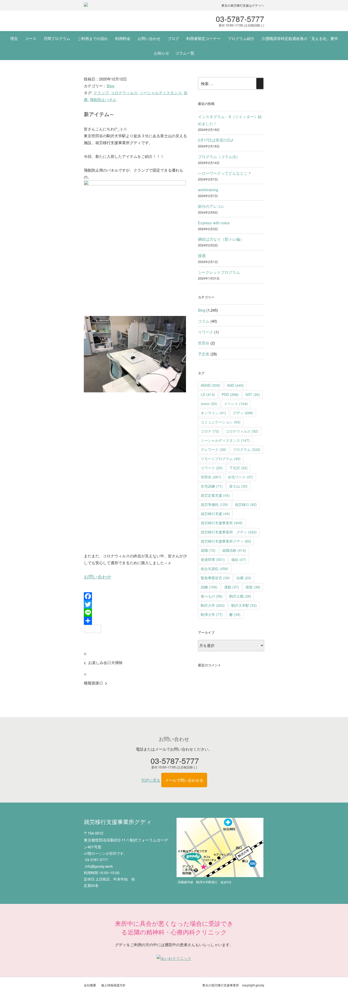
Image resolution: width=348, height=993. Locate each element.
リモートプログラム (220, 458)
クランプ (101, 92)
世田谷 (203, 343)
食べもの (212, 596)
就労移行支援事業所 (222, 522)
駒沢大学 (213, 605)
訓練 (209, 586)
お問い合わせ (149, 38)
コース (30, 38)
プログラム (246, 449)
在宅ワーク (240, 476)
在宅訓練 (212, 486)
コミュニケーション (220, 421)
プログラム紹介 (241, 38)
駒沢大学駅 (244, 605)
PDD (230, 394)
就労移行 (246, 504)
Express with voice (214, 222)
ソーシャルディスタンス (161, 92)
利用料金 (122, 38)
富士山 (238, 486)
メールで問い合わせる (184, 780)
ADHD (210, 385)
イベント (236, 403)
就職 (208, 550)
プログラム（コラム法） (219, 156)
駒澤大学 (212, 614)
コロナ (210, 431)
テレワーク (213, 449)
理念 (14, 38)
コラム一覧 (184, 53)
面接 (253, 586)
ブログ (173, 38)
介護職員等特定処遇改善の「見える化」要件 (300, 38)
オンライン (213, 412)
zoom (209, 403)
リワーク (205, 332)
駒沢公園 (240, 596)
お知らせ (161, 53)
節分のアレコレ (211, 206)
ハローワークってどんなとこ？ (224, 173)
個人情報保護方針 (113, 985)
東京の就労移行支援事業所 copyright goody (233, 985)
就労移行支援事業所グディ (226, 541)
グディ (243, 412)
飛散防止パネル (103, 99)
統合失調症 (214, 568)
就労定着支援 (215, 495)
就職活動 (234, 550)
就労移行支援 (215, 513)
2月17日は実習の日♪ (215, 140)
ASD (235, 385)
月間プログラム (57, 38)
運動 (231, 586)
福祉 (238, 559)
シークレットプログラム (219, 272)
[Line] (136, 613)
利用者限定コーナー (203, 38)
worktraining (208, 189)
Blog (110, 85)
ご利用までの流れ (92, 38)
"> (118, 21)
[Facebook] (136, 596)
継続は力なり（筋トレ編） (221, 239)
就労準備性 (214, 504)
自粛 (243, 577)
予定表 (203, 353)
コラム (203, 321)
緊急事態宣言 (215, 577)
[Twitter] (136, 604)
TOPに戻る (150, 780)
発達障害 (213, 559)
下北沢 (238, 467)
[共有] (136, 621)
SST (252, 394)
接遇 (202, 255)
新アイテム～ (99, 114)
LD (208, 394)
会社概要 (90, 985)
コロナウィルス (124, 92)
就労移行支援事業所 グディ (229, 531)
